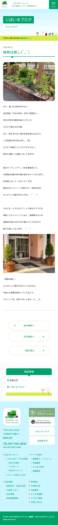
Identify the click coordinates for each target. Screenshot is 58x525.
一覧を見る (29, 350)
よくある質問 (36, 494)
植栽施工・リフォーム (42, 459)
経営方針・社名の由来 (16, 486)
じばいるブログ (14, 38)
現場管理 (36, 471)
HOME (5, 38)
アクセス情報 (36, 498)
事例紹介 (34, 482)
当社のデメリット (15, 470)
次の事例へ (29, 336)
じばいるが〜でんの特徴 (17, 459)
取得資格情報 (12, 498)
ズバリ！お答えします (16, 475)
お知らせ (13, 380)
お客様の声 (35, 486)
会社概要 (10, 494)
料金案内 (34, 490)
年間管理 (36, 463)
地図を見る (8, 438)
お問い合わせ (36, 502)
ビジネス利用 (38, 467)
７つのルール (13, 466)
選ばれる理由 (13, 463)
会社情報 (9, 482)
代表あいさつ (12, 490)
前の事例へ (29, 325)
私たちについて (11, 455)
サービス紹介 (36, 455)
